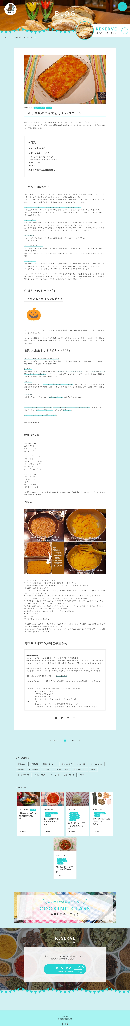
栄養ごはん (21, 764)
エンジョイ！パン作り (61, 769)
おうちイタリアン (24, 775)
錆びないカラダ (39, 108)
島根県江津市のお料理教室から (43, 170)
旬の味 (93, 769)
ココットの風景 (40, 775)
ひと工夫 (46, 769)
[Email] (68, 718)
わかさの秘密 (34, 423)
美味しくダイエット (49, 764)
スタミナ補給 (81, 764)
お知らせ (21, 769)
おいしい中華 (33, 769)
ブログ (49, 108)
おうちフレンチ (69, 775)
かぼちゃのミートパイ (39, 153)
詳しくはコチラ (61, 676)
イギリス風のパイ (37, 148)
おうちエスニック (96, 764)
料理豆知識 (34, 764)
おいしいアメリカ (80, 769)
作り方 (32, 165)
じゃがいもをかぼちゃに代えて (42, 157)
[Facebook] (56, 718)
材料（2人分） (36, 162)
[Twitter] (62, 718)
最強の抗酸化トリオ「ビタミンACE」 (44, 159)
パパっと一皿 (54, 775)
